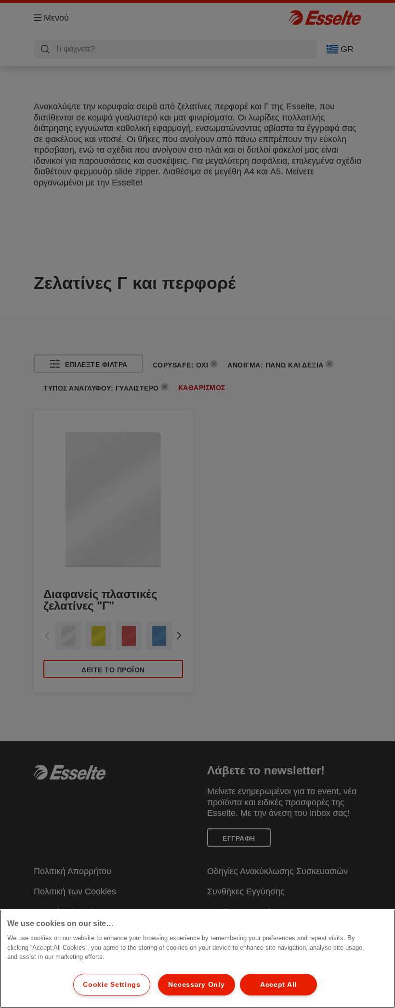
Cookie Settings (112, 984)
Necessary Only (196, 984)
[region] (197, 958)
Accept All (278, 984)
